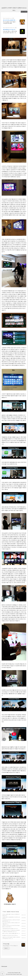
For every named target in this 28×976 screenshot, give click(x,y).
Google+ (20, 974)
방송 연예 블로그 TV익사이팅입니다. (10, 945)
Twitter (11, 974)
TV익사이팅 (6, 944)
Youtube (17, 974)
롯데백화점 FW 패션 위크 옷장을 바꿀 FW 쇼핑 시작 (10, 29)
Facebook (14, 974)
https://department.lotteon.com (8, 27)
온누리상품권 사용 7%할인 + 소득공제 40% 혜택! (9, 22)
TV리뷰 (4, 911)
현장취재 (8, 911)
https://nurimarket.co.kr (7, 18)
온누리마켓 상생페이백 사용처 (10, 20)
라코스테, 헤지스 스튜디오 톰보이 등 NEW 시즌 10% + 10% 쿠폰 (10, 32)
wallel (19, 972)
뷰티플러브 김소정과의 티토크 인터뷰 (9, 935)
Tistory (13, 972)
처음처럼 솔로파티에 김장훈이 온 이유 (9, 928)
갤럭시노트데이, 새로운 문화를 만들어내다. (10, 933)
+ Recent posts (4, 966)
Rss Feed (7, 974)
